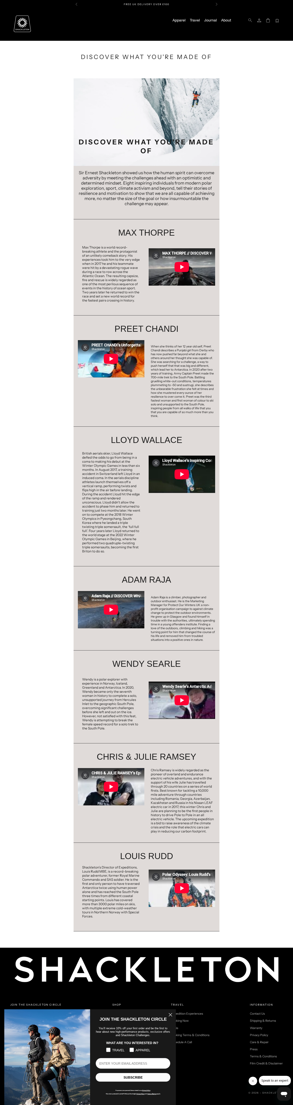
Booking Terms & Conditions (190, 1035)
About (226, 20)
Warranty (256, 1028)
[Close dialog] (170, 1015)
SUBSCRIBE (133, 1077)
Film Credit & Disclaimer (266, 1063)
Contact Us (257, 1014)
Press (254, 1049)
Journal (210, 20)
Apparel (179, 20)
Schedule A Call (181, 1042)
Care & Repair (259, 1042)
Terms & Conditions (263, 1056)
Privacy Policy (259, 1035)
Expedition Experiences (187, 1014)
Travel (195, 20)
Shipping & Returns (263, 1021)
